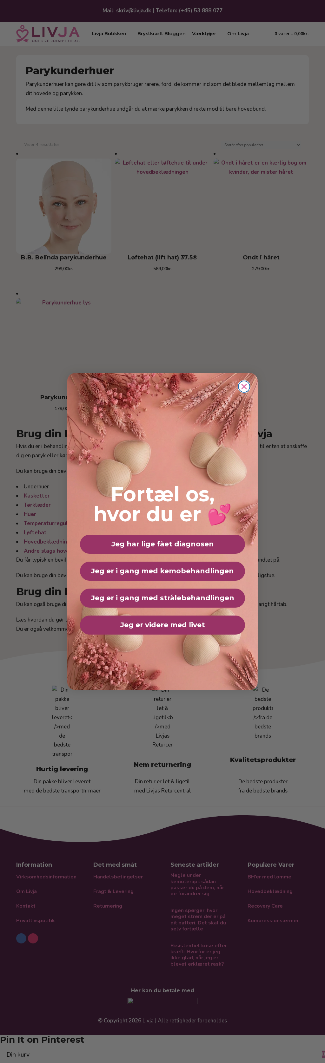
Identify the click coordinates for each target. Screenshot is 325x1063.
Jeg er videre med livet (162, 625)
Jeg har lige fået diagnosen (162, 544)
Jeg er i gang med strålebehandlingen (162, 598)
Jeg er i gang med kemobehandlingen (162, 571)
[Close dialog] (244, 386)
